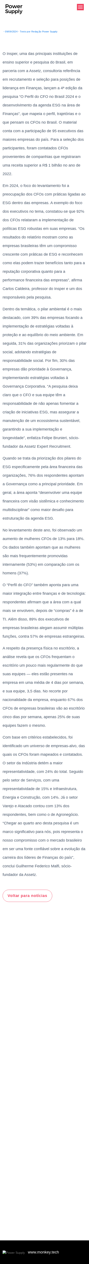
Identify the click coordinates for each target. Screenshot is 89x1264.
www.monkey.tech (43, 1252)
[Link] (14, 1252)
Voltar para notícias (27, 896)
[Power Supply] (13, 12)
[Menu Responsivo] (80, 7)
